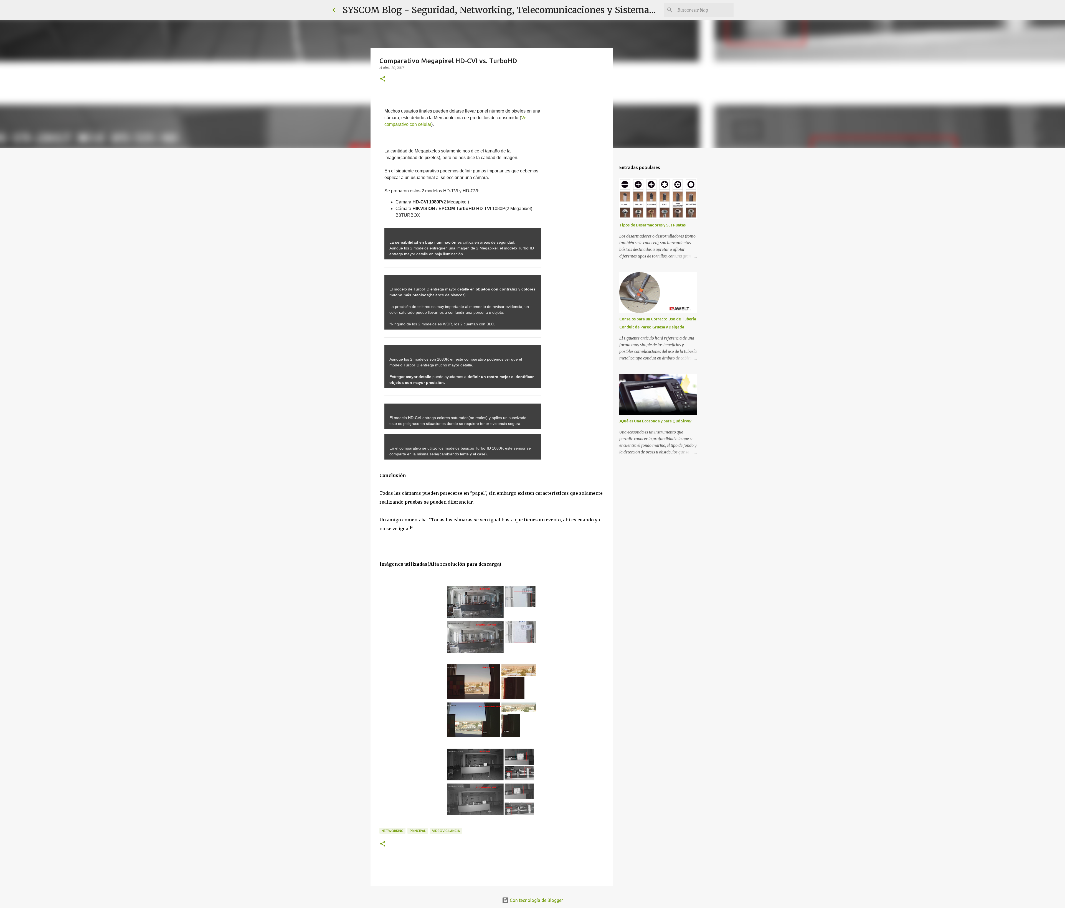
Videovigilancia (446, 831)
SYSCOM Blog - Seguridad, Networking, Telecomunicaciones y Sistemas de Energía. (523, 10)
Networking (392, 831)
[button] (382, 79)
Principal (418, 831)
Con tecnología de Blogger (536, 900)
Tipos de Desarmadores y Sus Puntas (652, 225)
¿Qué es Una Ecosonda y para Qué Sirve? (655, 421)
